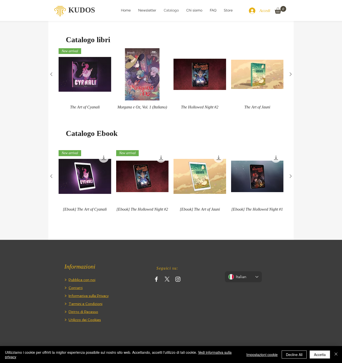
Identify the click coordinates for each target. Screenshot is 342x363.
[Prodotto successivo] (291, 74)
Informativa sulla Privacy (89, 296)
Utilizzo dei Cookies (85, 320)
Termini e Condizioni (85, 304)
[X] (167, 279)
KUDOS (81, 10)
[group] (171, 82)
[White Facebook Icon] (156, 279)
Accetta (320, 354)
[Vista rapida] (142, 74)
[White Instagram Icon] (178, 279)
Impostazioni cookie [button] (262, 354)
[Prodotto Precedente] (51, 74)
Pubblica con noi (82, 280)
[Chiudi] (336, 354)
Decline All (294, 354)
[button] (280, 10)
